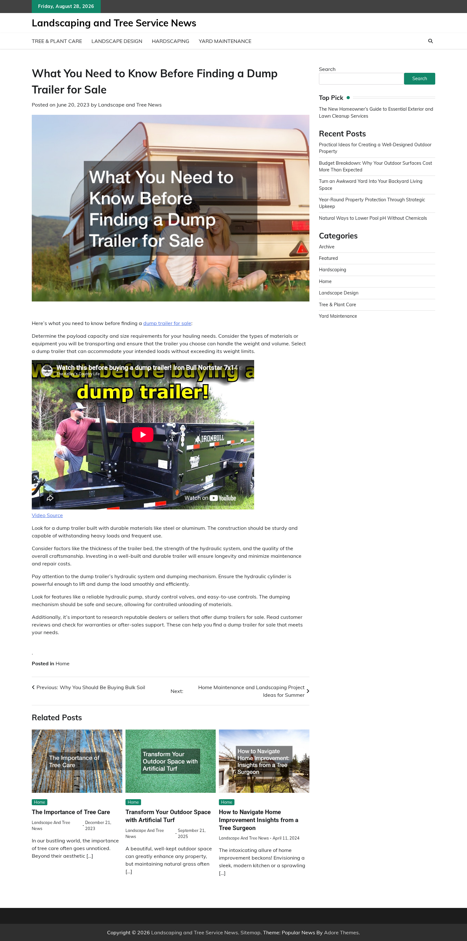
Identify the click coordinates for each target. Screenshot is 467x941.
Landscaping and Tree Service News (114, 23)
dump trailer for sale (167, 323)
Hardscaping (170, 41)
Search (327, 69)
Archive (327, 247)
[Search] (430, 41)
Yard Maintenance (225, 41)
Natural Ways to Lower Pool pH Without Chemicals (373, 218)
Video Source (47, 515)
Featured (328, 258)
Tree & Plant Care (57, 41)
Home (63, 663)
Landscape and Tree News (130, 104)
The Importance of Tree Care (71, 812)
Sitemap (250, 932)
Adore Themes (341, 932)
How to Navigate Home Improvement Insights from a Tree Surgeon (258, 820)
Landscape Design (116, 41)
